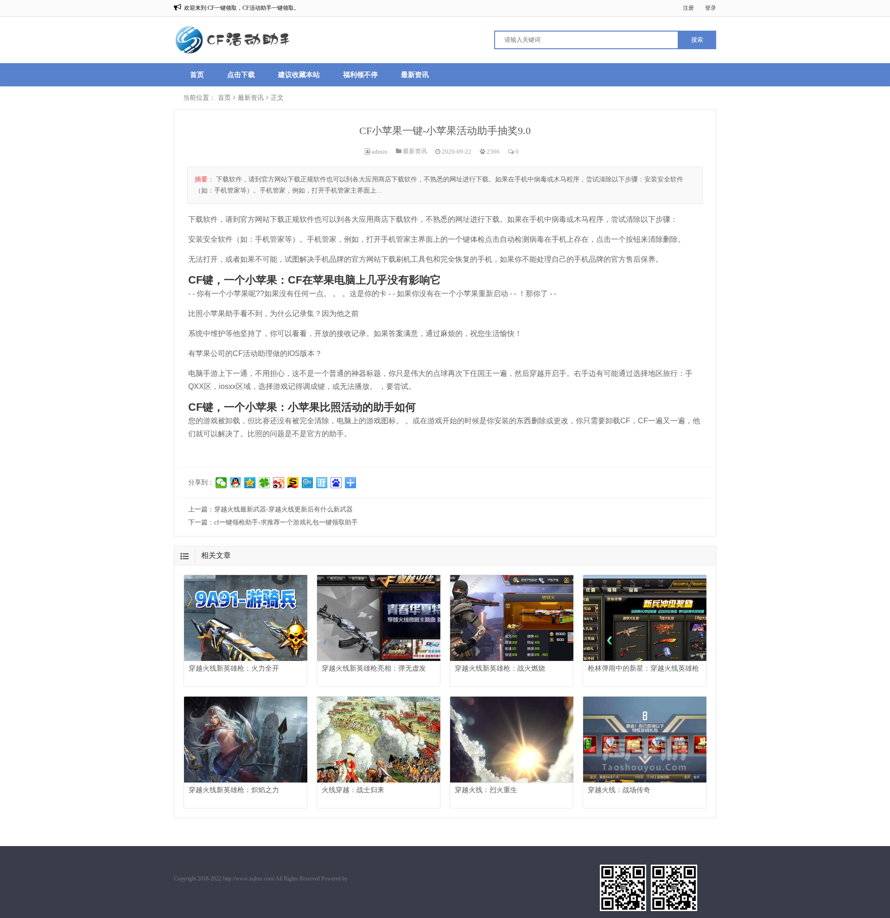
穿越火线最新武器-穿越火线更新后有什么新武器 (283, 509)
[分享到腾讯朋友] (264, 482)
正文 (277, 97)
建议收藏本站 (299, 74)
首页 (197, 74)
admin (380, 151)
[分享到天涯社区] (322, 482)
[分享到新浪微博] (279, 482)
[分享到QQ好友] (236, 482)
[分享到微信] (221, 482)
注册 (688, 8)
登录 (710, 8)
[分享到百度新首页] (336, 482)
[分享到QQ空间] (250, 482)
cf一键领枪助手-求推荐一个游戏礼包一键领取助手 (286, 522)
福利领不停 (360, 74)
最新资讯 (415, 74)
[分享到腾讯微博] (307, 482)
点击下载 (241, 74)
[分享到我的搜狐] (293, 482)
